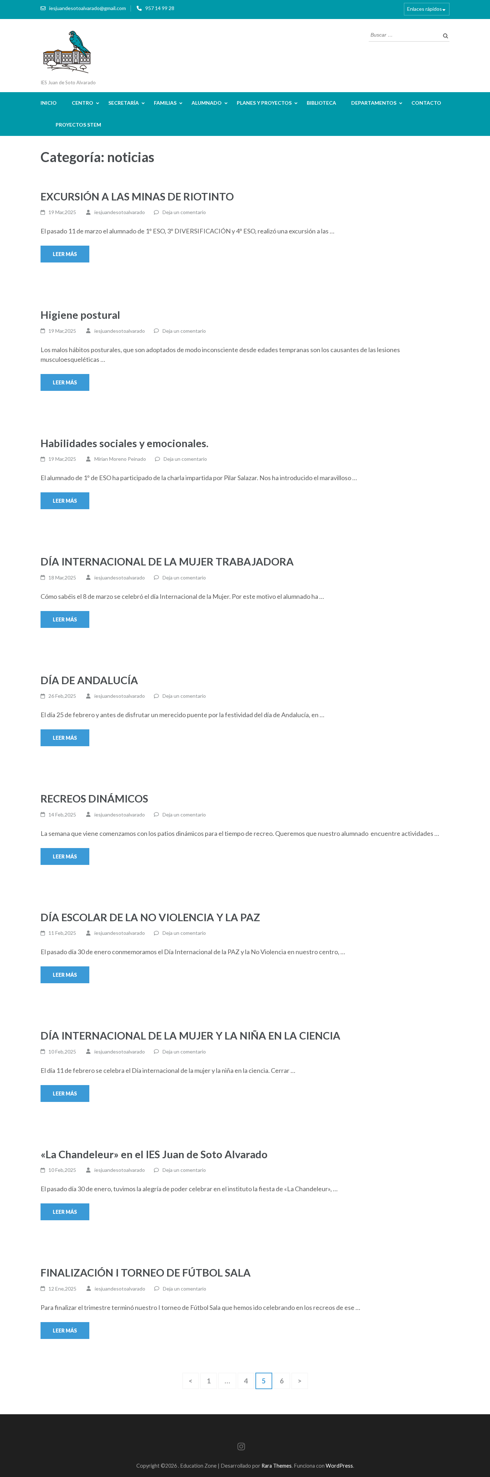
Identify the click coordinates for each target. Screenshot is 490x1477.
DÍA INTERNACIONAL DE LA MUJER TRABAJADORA (167, 561)
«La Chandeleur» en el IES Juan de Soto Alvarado (154, 1154)
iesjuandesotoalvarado (119, 212)
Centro (82, 103)
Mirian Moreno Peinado (120, 459)
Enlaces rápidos (424, 9)
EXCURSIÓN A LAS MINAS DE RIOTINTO (137, 196)
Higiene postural (80, 314)
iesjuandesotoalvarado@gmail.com (87, 8)
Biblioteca (321, 103)
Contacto (426, 103)
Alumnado (207, 103)
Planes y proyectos (264, 103)
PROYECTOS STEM (78, 125)
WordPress (339, 1466)
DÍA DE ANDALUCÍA (89, 680)
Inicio (49, 103)
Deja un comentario (184, 212)
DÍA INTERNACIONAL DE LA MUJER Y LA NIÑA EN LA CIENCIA (190, 1035)
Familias (165, 103)
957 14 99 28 (159, 8)
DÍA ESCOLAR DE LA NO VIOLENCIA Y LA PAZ (150, 917)
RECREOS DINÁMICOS (94, 798)
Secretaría (123, 103)
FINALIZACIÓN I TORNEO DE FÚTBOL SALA (146, 1272)
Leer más (65, 254)
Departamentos (373, 103)
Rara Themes (277, 1466)
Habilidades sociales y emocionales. (124, 443)
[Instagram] (241, 1448)
